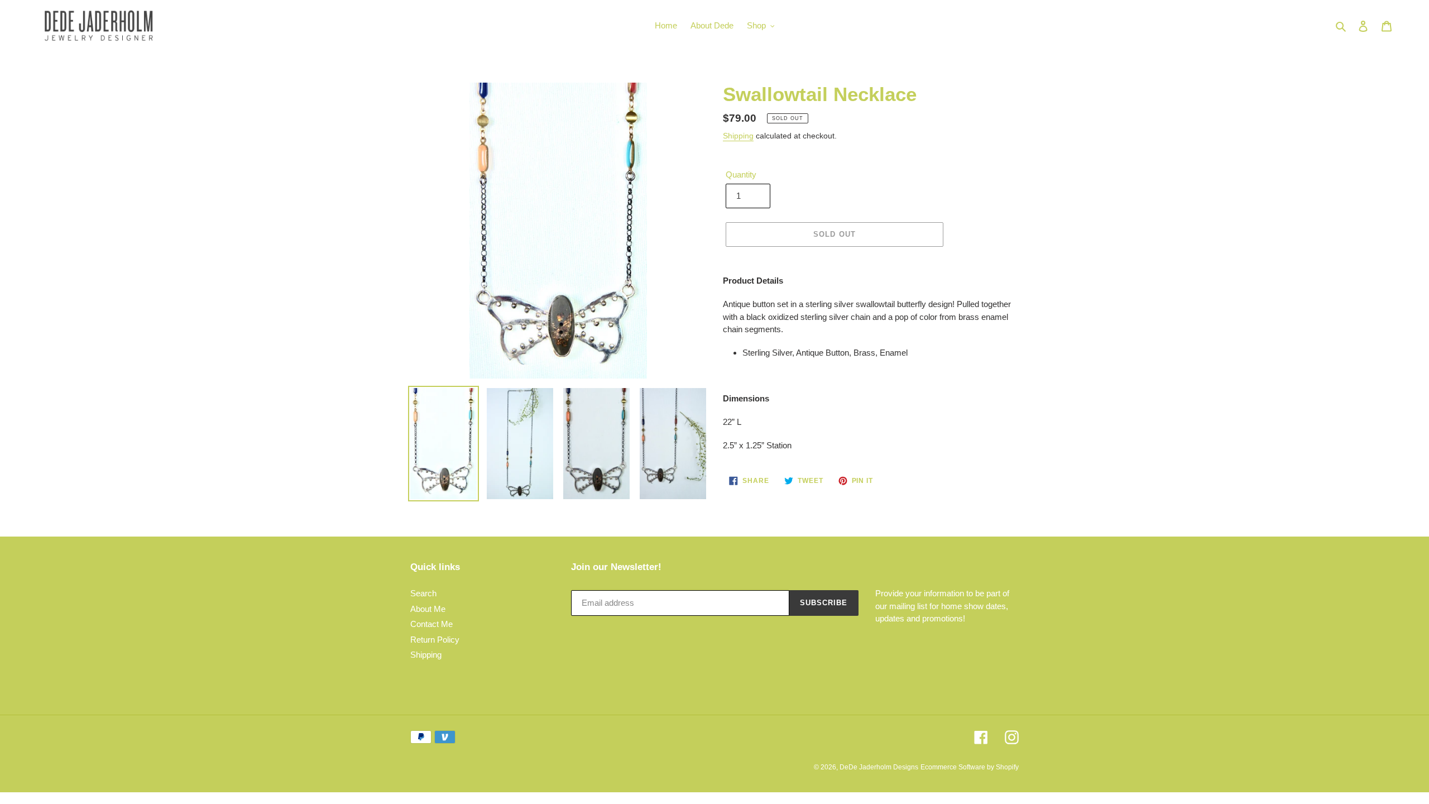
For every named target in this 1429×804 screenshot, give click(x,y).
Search (423, 593)
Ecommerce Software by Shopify (969, 767)
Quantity (741, 174)
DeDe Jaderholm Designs (879, 767)
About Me (427, 609)
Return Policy (434, 639)
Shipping (738, 135)
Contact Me (431, 624)
